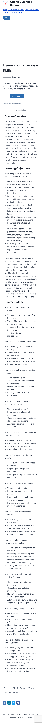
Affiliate (16, 692)
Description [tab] (21, 110)
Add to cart (17, 96)
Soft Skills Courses (15, 103)
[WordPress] (9, 703)
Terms (31, 688)
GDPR (15, 688)
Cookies (7, 688)
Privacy (23, 688)
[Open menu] (37, 3)
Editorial (7, 692)
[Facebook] (18, 703)
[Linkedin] (4, 703)
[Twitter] (13, 703)
